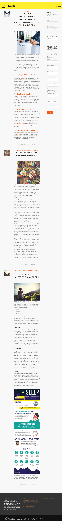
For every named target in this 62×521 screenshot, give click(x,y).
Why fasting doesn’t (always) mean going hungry (51, 29)
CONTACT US (58, 1)
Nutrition (36, 150)
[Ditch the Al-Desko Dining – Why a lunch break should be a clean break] (7, 14)
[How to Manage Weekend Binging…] (7, 153)
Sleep (25, 272)
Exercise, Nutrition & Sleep (26, 276)
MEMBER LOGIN (50, 1)
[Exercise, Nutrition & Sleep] (7, 273)
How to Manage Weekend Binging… (26, 154)
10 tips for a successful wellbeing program (30, 500)
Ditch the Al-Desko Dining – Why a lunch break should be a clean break (26, 19)
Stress (28, 272)
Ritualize (34, 144)
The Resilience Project (30, 301)
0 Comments (26, 144)
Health (16, 150)
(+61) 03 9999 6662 (42, 1)
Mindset (31, 150)
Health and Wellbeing (24, 150)
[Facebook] (57, 517)
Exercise (27, 11)
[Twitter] (55, 517)
